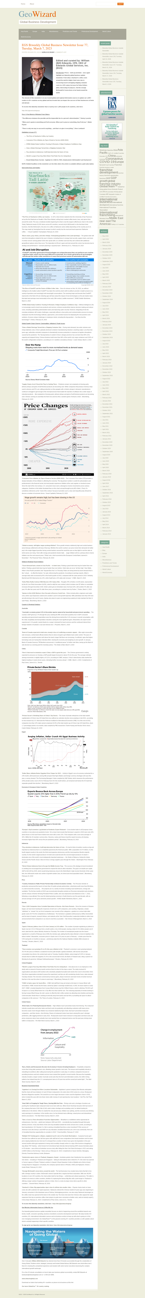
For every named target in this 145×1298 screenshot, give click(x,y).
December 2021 (107, 404)
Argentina (110, 150)
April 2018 (105, 483)
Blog (103, 550)
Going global (104, 189)
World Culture (106, 31)
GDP (108, 178)
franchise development (109, 171)
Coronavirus (114, 158)
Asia (115, 150)
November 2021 (107, 407)
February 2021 (106, 436)
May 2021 (105, 426)
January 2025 (106, 287)
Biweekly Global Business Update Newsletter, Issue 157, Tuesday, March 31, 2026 (112, 64)
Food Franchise (109, 165)
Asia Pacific (24, 31)
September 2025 (107, 261)
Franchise (118, 165)
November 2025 (107, 255)
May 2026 (105, 236)
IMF (107, 194)
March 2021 (106, 432)
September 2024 (107, 299)
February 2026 (106, 245)
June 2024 (105, 309)
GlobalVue (121, 187)
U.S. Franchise (120, 224)
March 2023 (106, 356)
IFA (104, 192)
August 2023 (106, 340)
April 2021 (105, 429)
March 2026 (106, 242)
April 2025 (105, 277)
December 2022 (107, 366)
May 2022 (105, 388)
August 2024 (106, 302)
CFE (106, 156)
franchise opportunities (111, 175)
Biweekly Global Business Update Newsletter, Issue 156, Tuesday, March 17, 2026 (112, 73)
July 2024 (105, 306)
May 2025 (105, 274)
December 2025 (107, 252)
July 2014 (105, 518)
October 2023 (106, 334)
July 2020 (105, 458)
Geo (25, 13)
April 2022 (105, 391)
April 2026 (105, 239)
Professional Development (90, 31)
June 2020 (105, 461)
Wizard (44, 13)
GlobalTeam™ (109, 186)
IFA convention (109, 191)
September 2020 (107, 451)
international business (108, 200)
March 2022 (106, 394)
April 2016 (105, 496)
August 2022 (106, 378)
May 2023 (105, 350)
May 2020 (105, 464)
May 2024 (105, 312)
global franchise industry (110, 182)
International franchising (108, 214)
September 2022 (107, 375)
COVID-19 (107, 161)
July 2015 (105, 508)
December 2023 (107, 328)
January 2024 (106, 325)
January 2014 (106, 534)
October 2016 (106, 489)
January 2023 (106, 363)
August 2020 (106, 455)
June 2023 (105, 347)
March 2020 (106, 470)
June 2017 (105, 486)
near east (105, 220)
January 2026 (106, 249)
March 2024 (106, 318)
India (43, 31)
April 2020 (105, 467)
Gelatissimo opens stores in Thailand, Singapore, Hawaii (40, 1157)
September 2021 (107, 413)
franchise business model (107, 167)
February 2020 (106, 474)
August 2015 (106, 505)
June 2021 (105, 423)
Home (23, 4)
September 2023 (107, 337)
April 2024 (105, 315)
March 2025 (106, 280)
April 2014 (105, 524)
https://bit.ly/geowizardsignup (31, 110)
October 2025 (106, 258)
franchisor (103, 178)
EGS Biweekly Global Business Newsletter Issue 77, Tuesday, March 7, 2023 (55, 46)
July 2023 (105, 344)
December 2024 (107, 290)
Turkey (113, 224)
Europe (35, 31)
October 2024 (106, 296)
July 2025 (105, 268)
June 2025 (105, 271)
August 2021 (106, 417)
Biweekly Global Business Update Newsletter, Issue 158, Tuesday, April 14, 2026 (112, 56)
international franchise (116, 205)
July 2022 (105, 382)
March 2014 (106, 527)
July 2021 (105, 420)
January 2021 (106, 439)
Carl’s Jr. (110, 153)
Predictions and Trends (70, 31)
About (32, 4)
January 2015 (106, 512)
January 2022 (106, 401)
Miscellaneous (53, 31)
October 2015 (106, 502)
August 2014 (106, 515)
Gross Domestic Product (115, 189)
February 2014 (106, 531)
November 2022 (107, 369)
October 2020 (106, 448)
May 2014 (105, 521)
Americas (103, 150)
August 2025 (106, 264)
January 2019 (106, 477)
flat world (102, 165)
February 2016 (106, 499)
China (112, 155)
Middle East (116, 218)
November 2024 (107, 293)
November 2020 (107, 445)
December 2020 (107, 442)
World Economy (26, 37)
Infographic (112, 194)
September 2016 (107, 493)
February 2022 (106, 398)
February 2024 (106, 321)
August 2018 (106, 480)
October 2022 (106, 372)
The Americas (108, 222)
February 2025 (106, 283)
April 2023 (105, 353)
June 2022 (105, 385)
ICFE (101, 191)
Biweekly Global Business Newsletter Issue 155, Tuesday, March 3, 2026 (112, 81)
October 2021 (106, 410)
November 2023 (107, 331)
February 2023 (106, 359)
